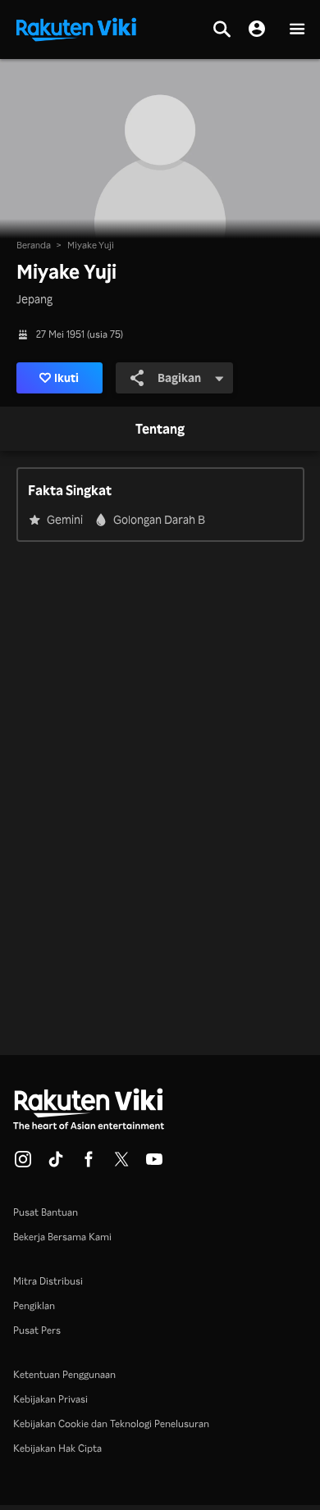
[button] (297, 30)
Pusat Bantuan (45, 1212)
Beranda (33, 245)
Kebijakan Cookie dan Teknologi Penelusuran (111, 1423)
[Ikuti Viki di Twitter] (121, 1164)
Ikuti (66, 377)
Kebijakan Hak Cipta (57, 1448)
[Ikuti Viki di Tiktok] (56, 1164)
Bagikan (179, 377)
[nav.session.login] (257, 29)
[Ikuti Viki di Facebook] (88, 1164)
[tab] (160, 430)
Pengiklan (34, 1305)
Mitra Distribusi (48, 1281)
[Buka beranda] (76, 28)
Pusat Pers (37, 1330)
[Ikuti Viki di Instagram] (23, 1164)
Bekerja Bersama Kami (62, 1236)
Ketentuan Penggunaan (64, 1374)
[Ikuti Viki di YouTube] (154, 1164)
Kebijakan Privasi (50, 1399)
